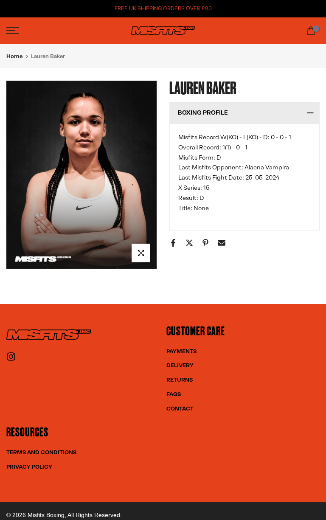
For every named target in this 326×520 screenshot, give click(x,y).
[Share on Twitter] (189, 243)
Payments (181, 351)
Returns (179, 380)
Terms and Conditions (41, 452)
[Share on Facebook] (173, 243)
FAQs (173, 394)
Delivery (180, 365)
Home (14, 56)
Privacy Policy (29, 467)
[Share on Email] (221, 243)
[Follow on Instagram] (11, 359)
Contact (180, 408)
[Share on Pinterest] (205, 243)
